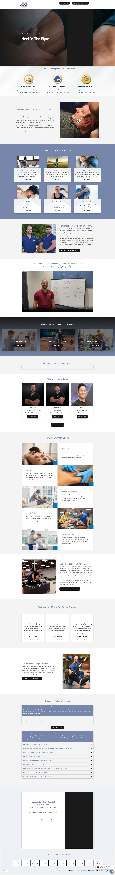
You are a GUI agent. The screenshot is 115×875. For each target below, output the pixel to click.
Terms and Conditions (83, 870)
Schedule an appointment (69, 250)
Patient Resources (61, 7)
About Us (38, 7)
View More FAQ (57, 727)
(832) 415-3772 (92, 870)
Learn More (28, 179)
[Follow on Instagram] (5, 871)
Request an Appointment (80, 3)
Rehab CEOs (65, 870)
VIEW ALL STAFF (57, 425)
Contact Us (75, 7)
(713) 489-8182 (64, 3)
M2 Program (69, 7)
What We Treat (51, 7)
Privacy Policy (77, 870)
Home (34, 7)
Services (44, 7)
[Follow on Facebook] (7, 871)
